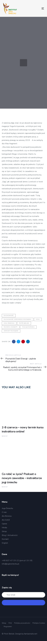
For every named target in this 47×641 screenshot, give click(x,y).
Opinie (4, 523)
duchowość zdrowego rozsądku (17, 319)
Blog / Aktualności (9, 535)
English (5, 543)
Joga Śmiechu (7, 508)
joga (38, 319)
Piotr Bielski (24, 323)
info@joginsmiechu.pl (10, 564)
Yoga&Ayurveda (28, 327)
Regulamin (8, 626)
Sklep (4, 531)
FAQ (10, 623)
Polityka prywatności (22, 623)
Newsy (5, 436)
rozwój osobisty (10, 327)
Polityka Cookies (39, 623)
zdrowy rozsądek (11, 331)
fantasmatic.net (30, 633)
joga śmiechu (9, 323)
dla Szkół (6, 520)
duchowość (9, 315)
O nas (4, 512)
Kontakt (5, 539)
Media (4, 527)
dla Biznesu (7, 516)
